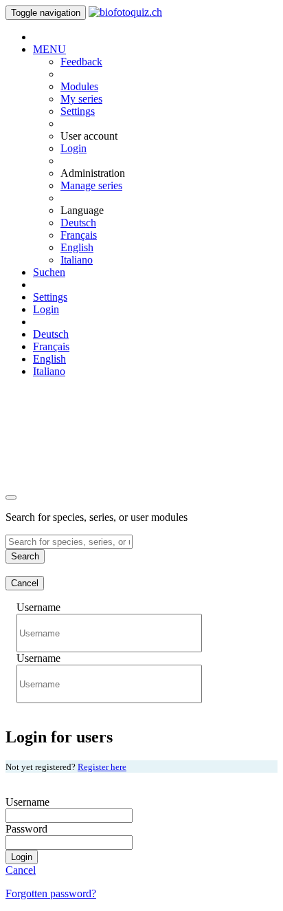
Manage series (91, 185)
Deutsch (78, 222)
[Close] (10, 497)
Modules (79, 86)
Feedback (81, 61)
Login (73, 148)
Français (78, 235)
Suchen (49, 272)
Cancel (24, 583)
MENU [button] (49, 49)
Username (38, 607)
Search (25, 556)
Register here (102, 767)
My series (81, 99)
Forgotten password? (50, 893)
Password (26, 829)
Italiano (76, 260)
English (76, 247)
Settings (77, 111)
